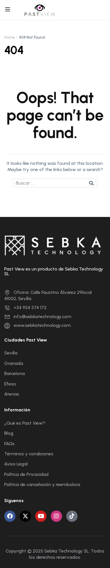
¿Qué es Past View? (24, 423)
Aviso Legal (16, 464)
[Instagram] (56, 516)
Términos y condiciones (28, 453)
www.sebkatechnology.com (42, 325)
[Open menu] (8, 10)
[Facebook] (10, 516)
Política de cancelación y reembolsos (42, 484)
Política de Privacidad (26, 474)
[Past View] (39, 9)
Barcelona (14, 373)
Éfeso (10, 384)
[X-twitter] (25, 516)
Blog (8, 433)
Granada (13, 363)
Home (9, 37)
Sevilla (10, 353)
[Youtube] (41, 516)
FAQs (9, 443)
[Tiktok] (72, 516)
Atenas (11, 394)
